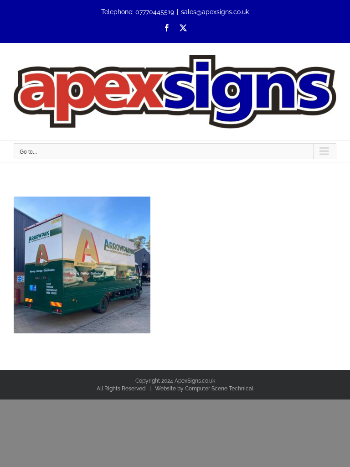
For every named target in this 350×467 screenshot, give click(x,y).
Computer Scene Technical (219, 388)
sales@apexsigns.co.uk (215, 12)
